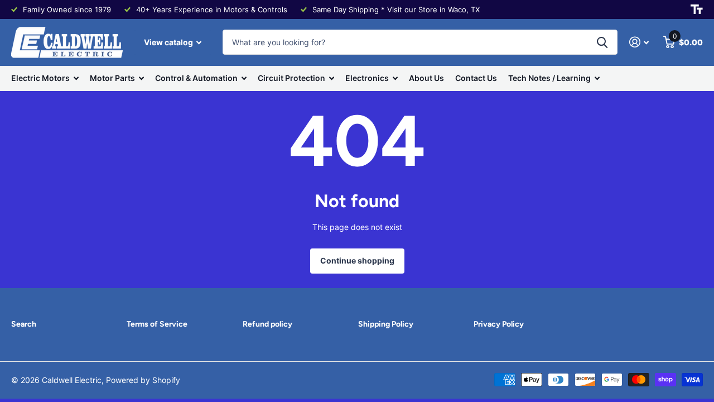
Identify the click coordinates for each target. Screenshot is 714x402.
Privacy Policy (499, 324)
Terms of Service (157, 324)
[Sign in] (639, 42)
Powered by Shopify (143, 380)
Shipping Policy (385, 324)
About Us (426, 78)
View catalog (169, 42)
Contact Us (476, 78)
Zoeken (602, 42)
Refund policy (267, 324)
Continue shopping (357, 260)
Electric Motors (40, 78)
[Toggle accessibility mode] (697, 9)
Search (23, 324)
